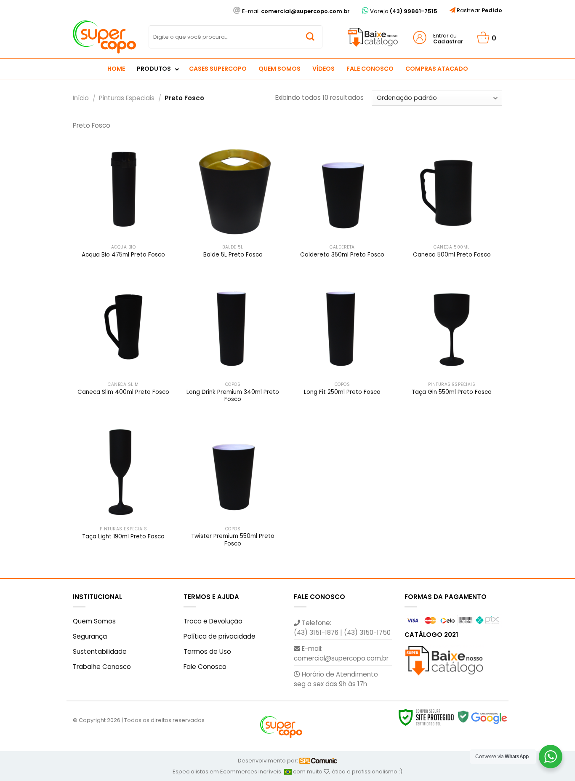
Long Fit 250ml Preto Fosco (342, 392)
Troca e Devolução (213, 621)
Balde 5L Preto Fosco (233, 255)
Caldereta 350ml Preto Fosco (342, 255)
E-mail (295, 11)
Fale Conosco (205, 666)
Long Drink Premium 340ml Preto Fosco (232, 395)
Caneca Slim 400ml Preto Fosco (123, 392)
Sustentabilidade (100, 651)
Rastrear (478, 10)
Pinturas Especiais (126, 98)
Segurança (90, 636)
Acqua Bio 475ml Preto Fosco (123, 255)
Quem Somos (94, 621)
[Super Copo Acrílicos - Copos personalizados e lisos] (104, 36)
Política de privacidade (220, 636)
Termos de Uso (207, 651)
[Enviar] (310, 37)
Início (81, 98)
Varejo (403, 11)
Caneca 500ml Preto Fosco (452, 255)
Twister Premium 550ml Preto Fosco (232, 539)
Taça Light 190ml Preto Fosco (123, 536)
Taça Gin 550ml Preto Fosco (452, 392)
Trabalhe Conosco (102, 666)
